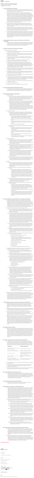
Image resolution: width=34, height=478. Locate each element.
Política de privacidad (4, 460)
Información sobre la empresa (5, 459)
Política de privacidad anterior (5, 442)
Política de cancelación (4, 463)
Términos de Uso (3, 462)
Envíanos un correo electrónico (6, 455)
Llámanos (3, 453)
